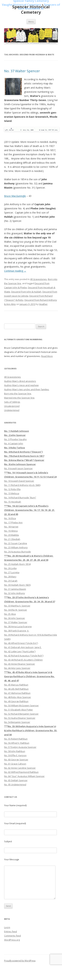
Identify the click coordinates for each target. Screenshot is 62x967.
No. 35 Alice (10, 614)
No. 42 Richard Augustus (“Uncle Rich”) (23, 655)
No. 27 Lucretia (11, 572)
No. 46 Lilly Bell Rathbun (16, 688)
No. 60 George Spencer (16, 759)
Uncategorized (11, 406)
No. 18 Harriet (11, 526)
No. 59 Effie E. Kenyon (15, 755)
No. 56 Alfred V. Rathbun (16, 742)
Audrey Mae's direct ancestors (20, 381)
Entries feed (10, 931)
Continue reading (15, 270)
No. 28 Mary (10, 576)
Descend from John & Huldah (26, 291)
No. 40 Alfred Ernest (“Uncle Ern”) (21, 643)
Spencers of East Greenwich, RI (39, 6)
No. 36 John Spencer (14, 618)
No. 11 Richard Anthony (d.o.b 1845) (22, 485)
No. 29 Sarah (10, 580)
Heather (43, 304)
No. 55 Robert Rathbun (16, 738)
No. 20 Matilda (11, 535)
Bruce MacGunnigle (15, 196)
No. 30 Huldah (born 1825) (17, 584)
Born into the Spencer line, (18, 393)
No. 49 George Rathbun (16, 701)
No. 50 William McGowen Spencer (21, 705)
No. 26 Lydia (10, 568)
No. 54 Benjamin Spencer (17, 722)
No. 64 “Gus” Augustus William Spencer (24, 776)
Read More (47, 356)
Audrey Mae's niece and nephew (21, 385)
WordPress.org (12, 939)
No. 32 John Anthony (14, 593)
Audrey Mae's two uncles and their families (26, 389)
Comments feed (12, 935)
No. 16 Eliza (10, 518)
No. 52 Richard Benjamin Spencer (21, 713)
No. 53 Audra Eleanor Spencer (19, 718)
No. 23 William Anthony (16, 547)
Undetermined (11, 410)
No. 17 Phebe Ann (13, 522)
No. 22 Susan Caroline (15, 543)
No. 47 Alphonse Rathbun (17, 693)
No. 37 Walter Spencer (22, 71)
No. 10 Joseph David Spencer (19, 480)
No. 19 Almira (11, 530)
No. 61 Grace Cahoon (15, 763)
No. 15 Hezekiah (12, 501)
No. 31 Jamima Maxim (15, 589)
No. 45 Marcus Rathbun (16, 684)
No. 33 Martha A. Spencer (17, 605)
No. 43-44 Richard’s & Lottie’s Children (23, 659)
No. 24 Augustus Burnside (17, 551)
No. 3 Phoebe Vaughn (15, 439)
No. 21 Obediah (12, 539)
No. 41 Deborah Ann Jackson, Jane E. (23, 647)
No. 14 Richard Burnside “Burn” (20, 497)
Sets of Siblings (12, 401)
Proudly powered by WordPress (19, 960)
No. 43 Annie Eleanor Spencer (19, 663)
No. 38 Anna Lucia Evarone (18, 626)
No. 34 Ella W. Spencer (15, 609)
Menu (31, 21)
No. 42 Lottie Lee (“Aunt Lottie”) (19, 651)
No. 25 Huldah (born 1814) (17, 564)
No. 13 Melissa (11, 493)
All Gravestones (38, 279)
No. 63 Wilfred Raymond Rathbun (21, 772)
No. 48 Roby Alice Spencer (17, 697)
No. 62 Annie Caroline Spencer (20, 767)
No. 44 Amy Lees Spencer (17, 668)
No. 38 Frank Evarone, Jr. (16, 630)
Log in (7, 927)
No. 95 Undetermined (15, 784)
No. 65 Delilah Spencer (16, 780)
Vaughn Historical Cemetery (21, 5)
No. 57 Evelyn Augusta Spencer (20, 747)
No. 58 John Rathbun (14, 751)
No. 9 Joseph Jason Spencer (18, 468)
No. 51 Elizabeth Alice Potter (18, 709)
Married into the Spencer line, (19, 397)
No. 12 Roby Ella (12, 489)
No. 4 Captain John (13, 443)
